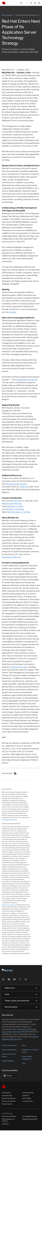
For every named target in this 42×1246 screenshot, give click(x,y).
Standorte (25, 1095)
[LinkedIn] (3, 980)
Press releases (7, 15)
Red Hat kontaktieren (9, 1098)
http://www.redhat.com (11, 557)
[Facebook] (14, 980)
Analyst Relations (8, 1061)
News (24, 1045)
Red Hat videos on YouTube (18, 512)
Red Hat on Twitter (15, 506)
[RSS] (15, 773)
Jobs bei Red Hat (27, 1093)
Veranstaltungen (7, 1095)
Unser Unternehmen (9, 1045)
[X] (20, 980)
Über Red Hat (6, 1093)
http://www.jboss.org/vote (26, 379)
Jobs (23, 1063)
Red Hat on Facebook (15, 509)
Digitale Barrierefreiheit (29, 1119)
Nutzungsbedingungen (29, 1116)
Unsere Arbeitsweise (9, 1050)
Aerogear (12, 312)
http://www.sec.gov (18, 667)
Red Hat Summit (7, 1104)
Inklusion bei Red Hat (8, 1101)
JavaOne (23, 486)
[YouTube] (8, 980)
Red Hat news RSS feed (12, 503)
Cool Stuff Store (27, 1101)
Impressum (5, 1124)
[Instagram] (25, 980)
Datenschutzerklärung (9, 1116)
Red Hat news (16, 501)
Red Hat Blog (26, 1098)
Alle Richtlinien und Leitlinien (8, 1120)
